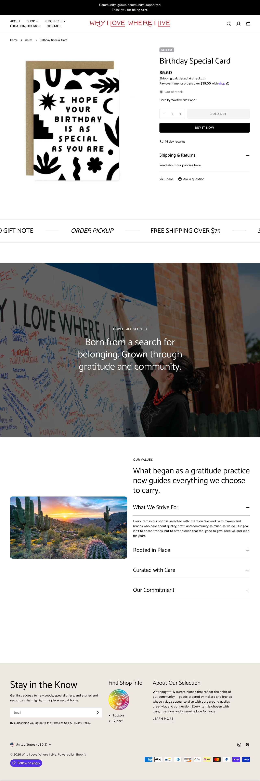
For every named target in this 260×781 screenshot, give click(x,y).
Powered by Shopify (72, 754)
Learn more (163, 719)
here (197, 165)
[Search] (229, 24)
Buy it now (204, 128)
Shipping (165, 78)
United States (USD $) (31, 745)
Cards (28, 40)
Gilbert (118, 721)
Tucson (118, 715)
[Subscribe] (97, 712)
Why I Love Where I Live (39, 754)
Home (14, 40)
